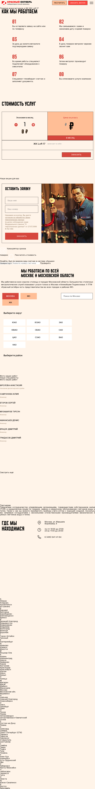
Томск (3, 749)
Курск (2, 673)
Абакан (3, 601)
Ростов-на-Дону (8, 723)
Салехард (4, 729)
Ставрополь (5, 740)
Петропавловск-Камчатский (13, 717)
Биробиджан (6, 614)
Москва (10, 296)
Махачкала (5, 688)
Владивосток (6, 623)
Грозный (4, 638)
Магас (3, 684)
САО (61, 330)
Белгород (4, 612)
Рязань (3, 725)
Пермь (3, 714)
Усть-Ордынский (8, 760)
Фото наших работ (8, 379)
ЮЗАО (38, 322)
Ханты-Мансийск (8, 768)
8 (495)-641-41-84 (53, 537)
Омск (2, 705)
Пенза (3, 712)
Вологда (4, 630)
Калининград (6, 658)
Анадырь (4, 603)
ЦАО (14, 337)
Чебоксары (5, 771)
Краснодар (5, 667)
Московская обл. (8, 692)
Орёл (2, 708)
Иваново (4, 645)
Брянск (3, 617)
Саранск (4, 734)
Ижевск (3, 647)
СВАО (37, 330)
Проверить (45, 263)
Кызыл (3, 675)
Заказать (22, 236)
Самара (3, 730)
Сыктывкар (5, 742)
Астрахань (5, 606)
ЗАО (61, 322)
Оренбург (4, 706)
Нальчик (4, 697)
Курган (3, 671)
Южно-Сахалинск (8, 782)
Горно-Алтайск (7, 636)
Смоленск (4, 738)
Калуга (3, 660)
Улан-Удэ (4, 756)
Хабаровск (5, 766)
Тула (2, 751)
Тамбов (3, 745)
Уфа (1, 762)
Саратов (4, 736)
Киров (3, 664)
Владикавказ (6, 625)
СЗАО (37, 337)
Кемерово (4, 662)
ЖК (10, 302)
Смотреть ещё (6, 472)
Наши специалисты (9, 378)
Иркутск (4, 649)
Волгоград (5, 629)
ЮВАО (14, 330)
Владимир (5, 627)
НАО (15, 345)
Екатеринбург (6, 641)
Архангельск (6, 604)
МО (28, 296)
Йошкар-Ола (6, 653)
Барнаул (4, 610)
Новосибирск (6, 701)
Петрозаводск (7, 716)
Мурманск (5, 693)
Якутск (3, 786)
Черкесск (4, 773)
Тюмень (3, 753)
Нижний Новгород (9, 699)
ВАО (61, 337)
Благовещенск (6, 616)
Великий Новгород (9, 621)
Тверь (3, 747)
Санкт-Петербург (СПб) (11, 732)
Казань (3, 656)
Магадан (4, 682)
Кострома (4, 666)
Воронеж (4, 632)
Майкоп (3, 686)
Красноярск (5, 669)
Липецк (3, 679)
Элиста (3, 779)
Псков (3, 719)
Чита (2, 775)
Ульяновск (5, 758)
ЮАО (14, 322)
